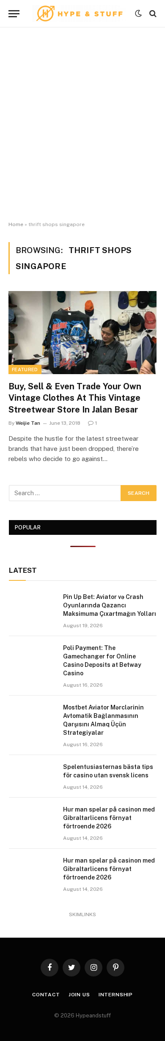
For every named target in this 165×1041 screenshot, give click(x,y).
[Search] (152, 13)
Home (15, 224)
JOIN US (79, 995)
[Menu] (13, 13)
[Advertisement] (82, 124)
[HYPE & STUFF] (79, 13)
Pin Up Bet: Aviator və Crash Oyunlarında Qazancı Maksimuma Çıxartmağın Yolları (109, 605)
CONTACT (46, 995)
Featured (25, 369)
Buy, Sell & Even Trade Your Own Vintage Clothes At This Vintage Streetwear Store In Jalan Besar (74, 397)
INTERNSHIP (116, 995)
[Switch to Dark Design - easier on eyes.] (138, 13)
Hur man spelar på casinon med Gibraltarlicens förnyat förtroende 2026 (109, 818)
